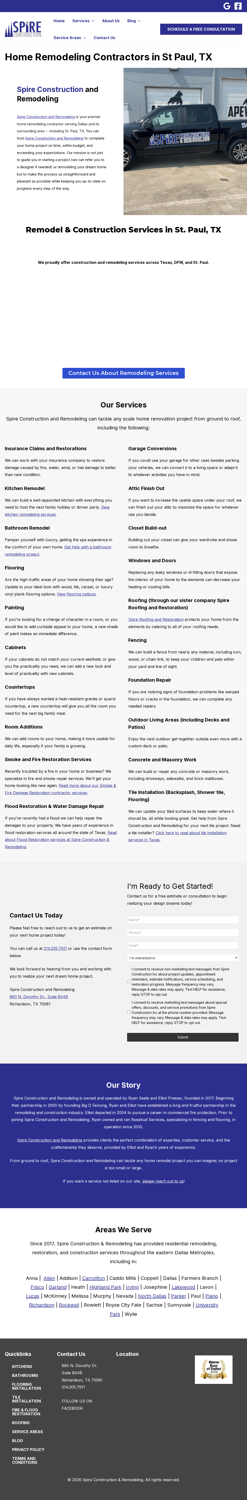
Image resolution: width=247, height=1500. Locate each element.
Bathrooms (25, 1375)
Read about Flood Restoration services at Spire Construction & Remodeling (61, 839)
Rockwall (69, 1305)
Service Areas (67, 37)
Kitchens (22, 1366)
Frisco (37, 1287)
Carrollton (93, 1278)
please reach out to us (163, 1181)
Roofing (21, 1422)
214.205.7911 (55, 948)
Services (80, 20)
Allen (49, 1278)
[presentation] (91, 20)
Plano (211, 1296)
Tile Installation (26, 1399)
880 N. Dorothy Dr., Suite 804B (39, 996)
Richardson (41, 1305)
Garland (58, 1287)
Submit (183, 1037)
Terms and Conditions (24, 1460)
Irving (132, 1287)
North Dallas (152, 1296)
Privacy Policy (28, 1449)
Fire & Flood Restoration (26, 1412)
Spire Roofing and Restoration (156, 619)
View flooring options (76, 594)
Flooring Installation (26, 1386)
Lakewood (183, 1287)
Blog (131, 20)
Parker (178, 1296)
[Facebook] (238, 6)
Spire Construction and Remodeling (46, 117)
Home (59, 20)
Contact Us (104, 37)
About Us (111, 20)
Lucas (32, 1296)
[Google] (227, 6)
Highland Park (105, 1287)
